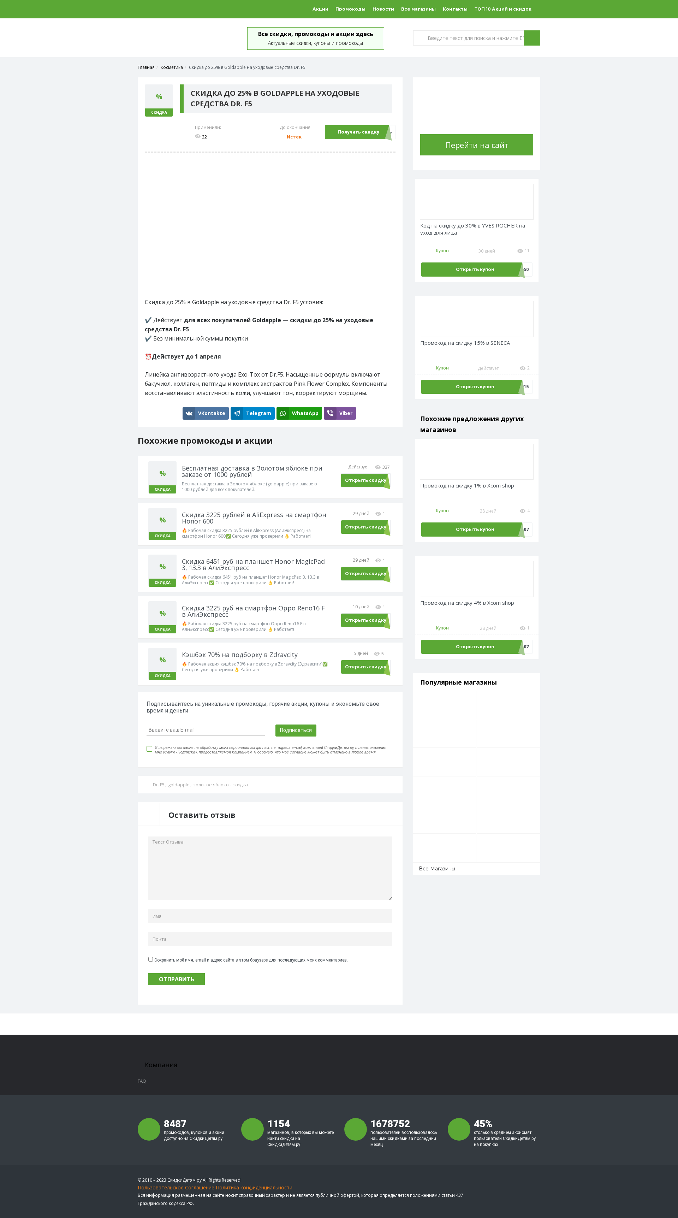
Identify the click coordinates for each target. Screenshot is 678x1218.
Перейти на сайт (477, 145)
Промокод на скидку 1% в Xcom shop (467, 485)
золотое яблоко (211, 784)
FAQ (142, 1081)
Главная (146, 67)
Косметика (172, 67)
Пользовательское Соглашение (176, 1187)
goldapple (179, 784)
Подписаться (296, 730)
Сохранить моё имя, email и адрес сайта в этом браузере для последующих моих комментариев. (251, 960)
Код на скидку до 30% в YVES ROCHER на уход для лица (472, 229)
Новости (383, 9)
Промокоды (350, 9)
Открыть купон (475, 269)
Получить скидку (358, 132)
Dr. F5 (159, 784)
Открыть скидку (365, 480)
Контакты (455, 9)
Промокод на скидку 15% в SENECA (465, 342)
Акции (320, 9)
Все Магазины (437, 868)
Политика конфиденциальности (254, 1187)
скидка (240, 784)
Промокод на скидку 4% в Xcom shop (467, 602)
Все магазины (418, 9)
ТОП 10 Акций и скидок (503, 9)
